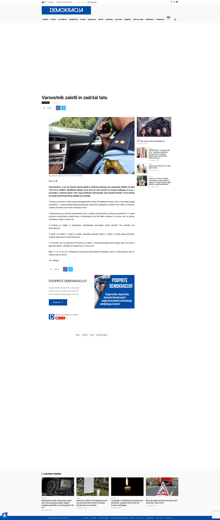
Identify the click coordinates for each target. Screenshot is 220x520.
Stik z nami (140, 518)
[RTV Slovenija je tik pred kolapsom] (154, 127)
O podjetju (93, 518)
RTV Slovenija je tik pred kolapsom (151, 141)
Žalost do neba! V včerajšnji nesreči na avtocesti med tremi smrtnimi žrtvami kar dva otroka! (91, 502)
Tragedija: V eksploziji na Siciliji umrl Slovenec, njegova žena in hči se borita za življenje (127, 502)
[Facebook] (171, 1)
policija (85, 335)
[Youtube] (176, 1)
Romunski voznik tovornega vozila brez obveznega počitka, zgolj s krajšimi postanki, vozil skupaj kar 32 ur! (58, 504)
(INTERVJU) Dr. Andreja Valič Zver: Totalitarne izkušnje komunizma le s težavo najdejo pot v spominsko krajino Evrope (159, 154)
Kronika (46, 102)
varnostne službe (102, 335)
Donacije (168, 518)
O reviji (85, 518)
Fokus (138, 138)
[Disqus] (92, 370)
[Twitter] (174, 1)
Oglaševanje (150, 518)
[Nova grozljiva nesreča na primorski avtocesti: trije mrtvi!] (162, 486)
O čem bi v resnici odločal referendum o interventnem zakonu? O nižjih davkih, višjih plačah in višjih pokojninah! (160, 181)
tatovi (91, 335)
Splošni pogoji (103, 518)
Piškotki (132, 518)
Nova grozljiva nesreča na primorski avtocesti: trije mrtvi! (161, 501)
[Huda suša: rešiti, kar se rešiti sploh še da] (142, 168)
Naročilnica (159, 518)
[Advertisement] (110, 46)
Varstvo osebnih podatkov (119, 518)
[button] (175, 19)
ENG (169, 19)
